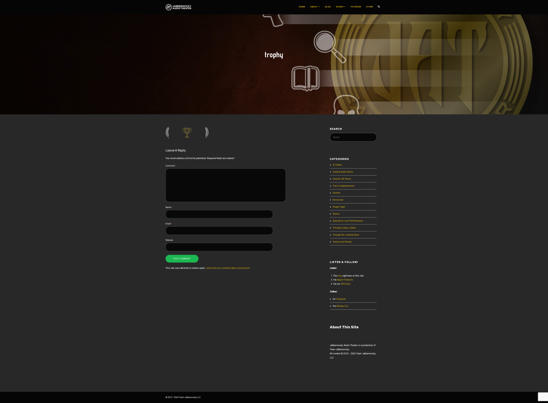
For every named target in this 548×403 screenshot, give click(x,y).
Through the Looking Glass (346, 234)
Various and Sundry (342, 241)
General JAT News (342, 178)
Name (169, 207)
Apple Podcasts (345, 279)
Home (302, 6)
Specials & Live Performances (348, 220)
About (314, 6)
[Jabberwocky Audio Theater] (178, 7)
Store (369, 6)
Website (169, 240)
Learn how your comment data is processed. (228, 268)
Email (169, 224)
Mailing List (342, 306)
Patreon (356, 6)
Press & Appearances (343, 185)
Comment (171, 166)
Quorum (336, 192)
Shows (340, 6)
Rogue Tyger (339, 206)
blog (340, 275)
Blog (328, 6)
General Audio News (343, 171)
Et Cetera (337, 164)
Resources (338, 199)
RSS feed (345, 284)
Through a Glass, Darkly (344, 227)
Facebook (341, 299)
